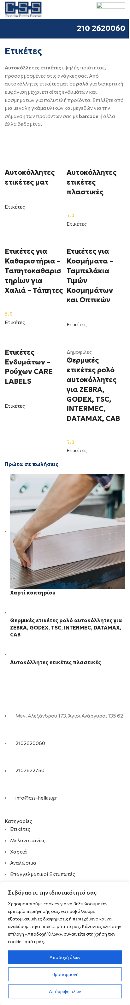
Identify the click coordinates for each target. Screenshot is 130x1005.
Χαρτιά (18, 851)
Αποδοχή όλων (65, 957)
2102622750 (29, 770)
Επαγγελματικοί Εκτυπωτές (42, 874)
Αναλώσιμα (23, 863)
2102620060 (30, 743)
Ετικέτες (20, 829)
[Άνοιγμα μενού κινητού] (7, 28)
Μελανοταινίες (27, 840)
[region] (65, 943)
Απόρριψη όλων (65, 991)
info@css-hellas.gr (36, 798)
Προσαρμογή (65, 974)
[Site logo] (23, 9)
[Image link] (44, 699)
